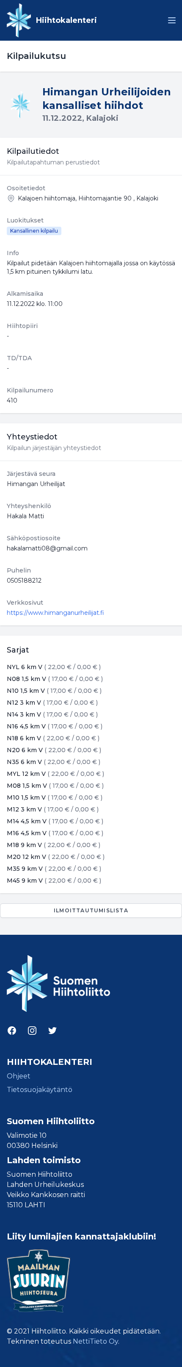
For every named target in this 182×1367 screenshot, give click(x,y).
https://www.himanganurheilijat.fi (55, 613)
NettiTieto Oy (95, 1341)
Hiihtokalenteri (66, 20)
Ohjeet (18, 1076)
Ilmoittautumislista (91, 910)
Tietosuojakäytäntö (39, 1090)
